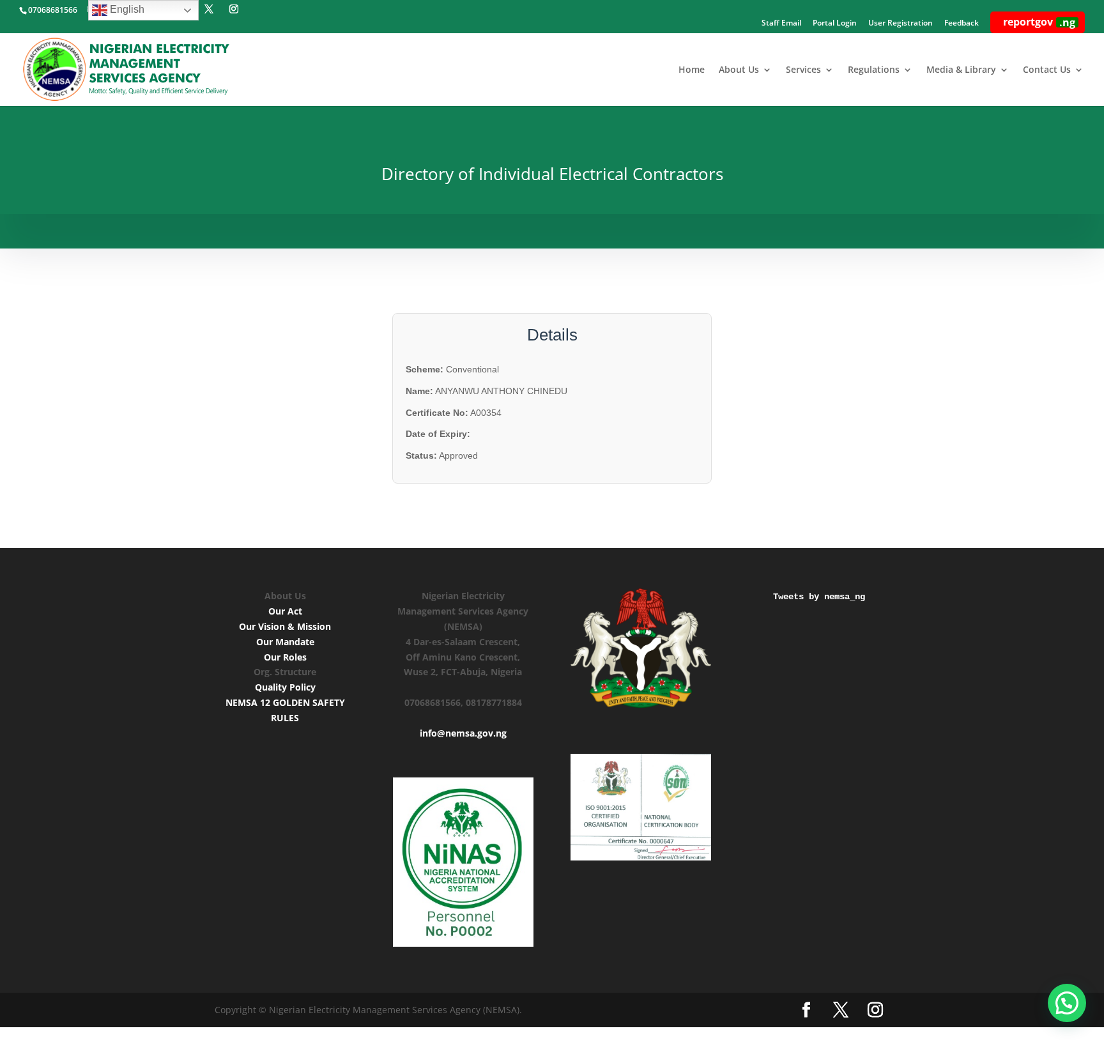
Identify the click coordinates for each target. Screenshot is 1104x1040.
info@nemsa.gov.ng (463, 733)
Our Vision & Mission (285, 626)
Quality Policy (285, 687)
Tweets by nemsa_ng (819, 597)
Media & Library (961, 70)
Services (803, 70)
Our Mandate (285, 642)
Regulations (874, 70)
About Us (739, 70)
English (125, 9)
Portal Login (835, 23)
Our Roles (285, 657)
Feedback (961, 23)
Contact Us (1047, 70)
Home (691, 70)
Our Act (285, 611)
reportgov (1039, 22)
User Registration (900, 23)
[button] (1067, 1003)
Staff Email (781, 23)
